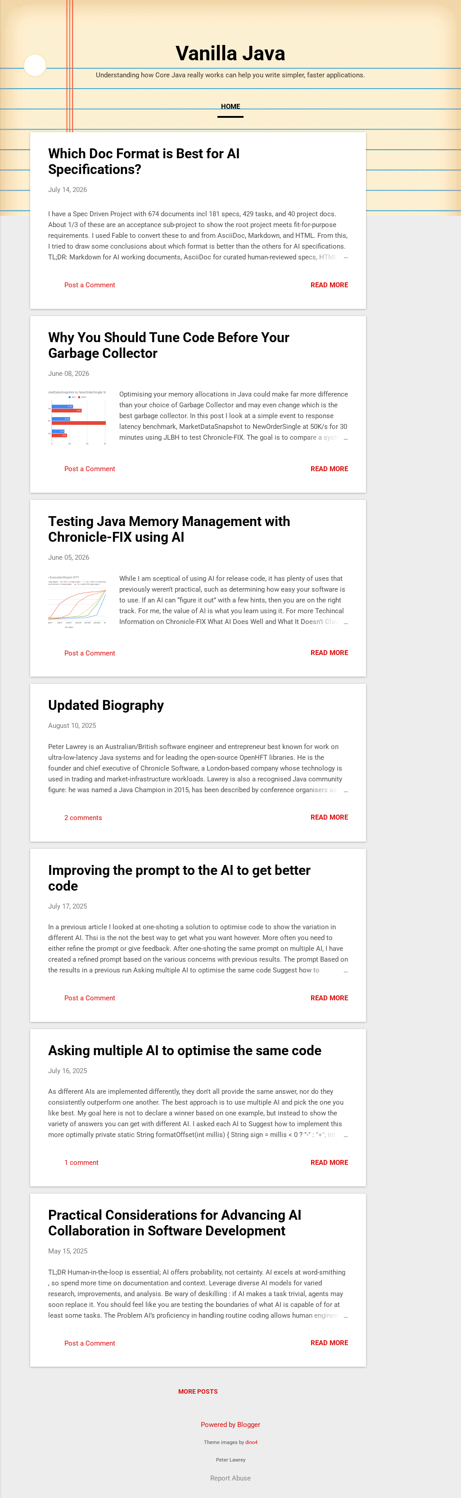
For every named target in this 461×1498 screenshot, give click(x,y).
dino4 (251, 1442)
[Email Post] (129, 288)
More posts (198, 1391)
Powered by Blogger (230, 1425)
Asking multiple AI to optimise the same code (184, 1050)
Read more (329, 285)
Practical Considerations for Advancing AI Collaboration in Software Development (175, 1223)
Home (230, 107)
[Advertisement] (402, 267)
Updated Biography (106, 705)
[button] (342, 152)
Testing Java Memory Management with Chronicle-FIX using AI (169, 529)
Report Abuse (230, 1478)
